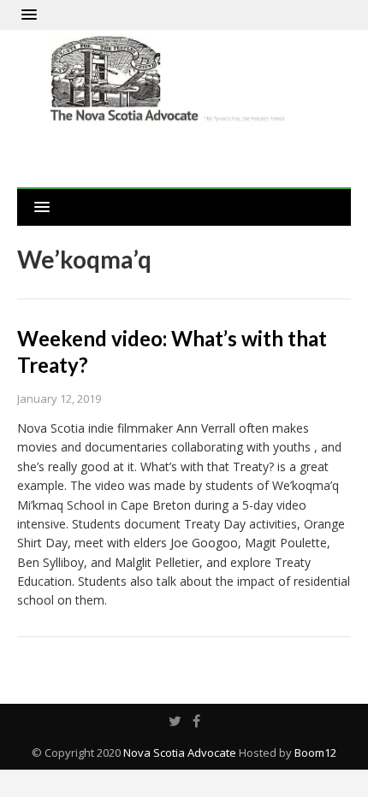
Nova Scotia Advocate (179, 752)
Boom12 (315, 752)
